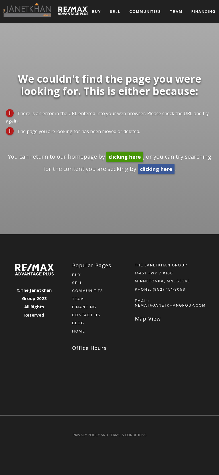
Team (176, 11)
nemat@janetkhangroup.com (170, 305)
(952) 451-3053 (169, 289)
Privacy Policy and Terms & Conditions (110, 434)
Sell (115, 11)
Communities (145, 11)
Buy (96, 11)
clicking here (125, 156)
